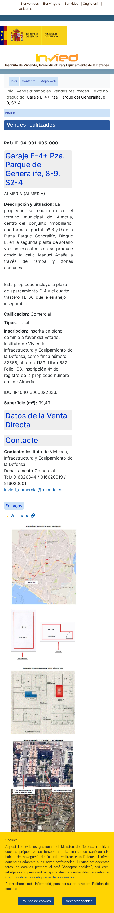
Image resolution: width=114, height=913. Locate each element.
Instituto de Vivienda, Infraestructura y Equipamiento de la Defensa (57, 65)
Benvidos (71, 4)
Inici (15, 81)
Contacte (29, 81)
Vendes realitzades (71, 90)
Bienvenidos (29, 4)
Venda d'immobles (34, 90)
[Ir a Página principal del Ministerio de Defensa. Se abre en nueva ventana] (33, 33)
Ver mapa (20, 515)
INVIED (10, 113)
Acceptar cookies (79, 901)
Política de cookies (36, 901)
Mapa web (48, 81)
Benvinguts (51, 4)
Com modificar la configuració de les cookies (39, 877)
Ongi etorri (90, 4)
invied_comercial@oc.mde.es (33, 489)
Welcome (25, 9)
